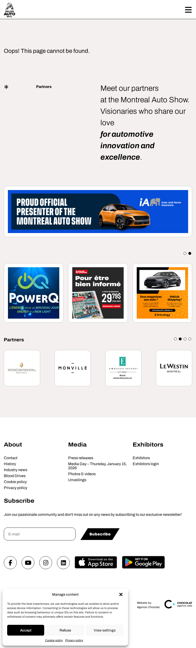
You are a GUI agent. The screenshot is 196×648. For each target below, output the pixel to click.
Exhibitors (148, 444)
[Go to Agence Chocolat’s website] (178, 607)
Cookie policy (54, 640)
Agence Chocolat (148, 607)
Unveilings (77, 480)
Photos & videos (82, 474)
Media (77, 444)
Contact (10, 458)
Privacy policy (74, 640)
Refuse (65, 630)
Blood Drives (15, 476)
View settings (105, 630)
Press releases (80, 458)
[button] (121, 594)
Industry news (15, 470)
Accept (26, 630)
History (10, 464)
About (13, 444)
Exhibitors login (146, 464)
